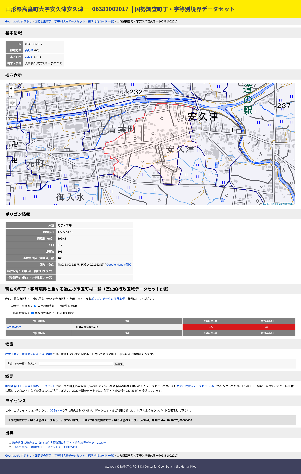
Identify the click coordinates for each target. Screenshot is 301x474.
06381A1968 (14, 327)
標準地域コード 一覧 (101, 21)
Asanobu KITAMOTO (118, 466)
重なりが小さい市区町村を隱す (54, 313)
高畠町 (29, 57)
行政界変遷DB (68, 306)
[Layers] (12, 102)
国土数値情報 (46, 306)
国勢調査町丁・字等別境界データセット (60, 21)
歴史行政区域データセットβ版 (195, 386)
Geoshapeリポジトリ (18, 21)
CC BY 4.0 (56, 410)
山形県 (29, 50)
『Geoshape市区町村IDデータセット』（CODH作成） (45, 447)
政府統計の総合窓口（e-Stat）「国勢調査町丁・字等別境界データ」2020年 (59, 442)
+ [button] (11, 88)
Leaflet (266, 203)
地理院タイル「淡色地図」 (282, 203)
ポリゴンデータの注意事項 (108, 298)
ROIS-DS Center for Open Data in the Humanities (164, 466)
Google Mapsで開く (119, 264)
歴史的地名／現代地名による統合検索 (29, 354)
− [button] (11, 93)
